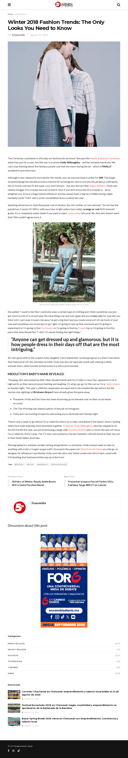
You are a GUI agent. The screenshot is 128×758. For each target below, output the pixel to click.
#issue (30, 464)
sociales (13, 655)
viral (11, 673)
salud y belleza (17, 649)
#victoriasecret (59, 464)
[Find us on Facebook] (8, 751)
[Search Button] (118, 4)
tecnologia (15, 661)
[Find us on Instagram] (13, 751)
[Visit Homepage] (64, 5)
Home (10, 14)
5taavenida (18, 35)
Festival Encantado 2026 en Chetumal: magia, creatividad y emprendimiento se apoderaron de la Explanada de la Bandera (69, 707)
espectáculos (20, 14)
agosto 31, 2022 (39, 35)
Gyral (30, 746)
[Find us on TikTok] (19, 751)
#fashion (19, 464)
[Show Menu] (9, 4)
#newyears (42, 464)
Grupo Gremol (20, 746)
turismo (13, 667)
